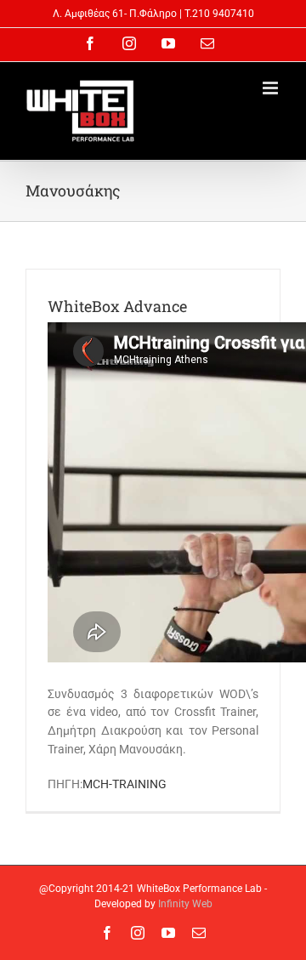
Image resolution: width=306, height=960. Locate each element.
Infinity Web (185, 904)
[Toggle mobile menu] (271, 88)
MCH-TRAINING (124, 784)
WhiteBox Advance (117, 306)
